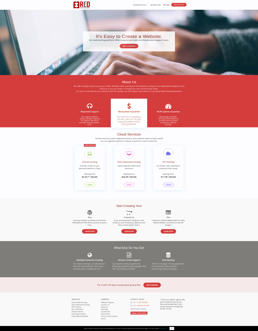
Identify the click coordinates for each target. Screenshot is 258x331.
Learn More (89, 231)
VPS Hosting (168, 162)
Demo (103, 318)
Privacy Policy (163, 328)
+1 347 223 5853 (142, 302)
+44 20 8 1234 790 (143, 305)
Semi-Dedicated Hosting (81, 305)
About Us (104, 307)
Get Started (129, 46)
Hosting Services (139, 5)
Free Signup (179, 5)
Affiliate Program (107, 302)
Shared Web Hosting (79, 302)
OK (172, 328)
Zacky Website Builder (80, 316)
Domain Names (77, 311)
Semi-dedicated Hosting (129, 162)
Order (89, 185)
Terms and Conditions (109, 316)
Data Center (105, 314)
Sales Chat (156, 5)
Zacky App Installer (79, 314)
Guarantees (105, 311)
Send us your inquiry (138, 309)
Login (167, 5)
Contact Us (105, 305)
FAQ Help (104, 309)
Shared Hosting (89, 162)
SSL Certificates (77, 309)
